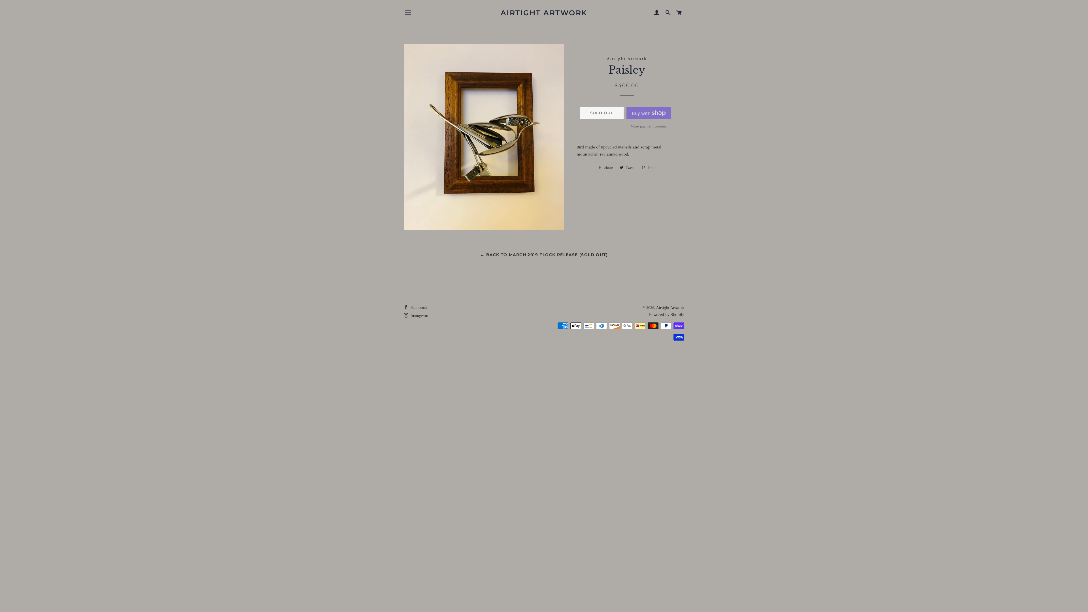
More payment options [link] (649, 126)
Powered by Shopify (666, 314)
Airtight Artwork (544, 12)
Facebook (418, 307)
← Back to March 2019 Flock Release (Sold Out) (544, 254)
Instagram (418, 315)
